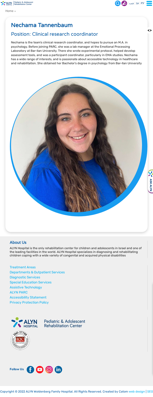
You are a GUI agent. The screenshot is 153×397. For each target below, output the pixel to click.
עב (137, 3)
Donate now (124, 3)
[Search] (118, 3)
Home (9, 11)
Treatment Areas (23, 267)
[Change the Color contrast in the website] (149, 30)
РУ (142, 3)
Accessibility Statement (28, 297)
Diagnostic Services (25, 277)
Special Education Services (30, 282)
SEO (150, 391)
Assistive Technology (26, 287)
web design (137, 391)
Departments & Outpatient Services (37, 272)
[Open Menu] (149, 3)
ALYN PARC (19, 292)
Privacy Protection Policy (29, 302)
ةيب (131, 3)
